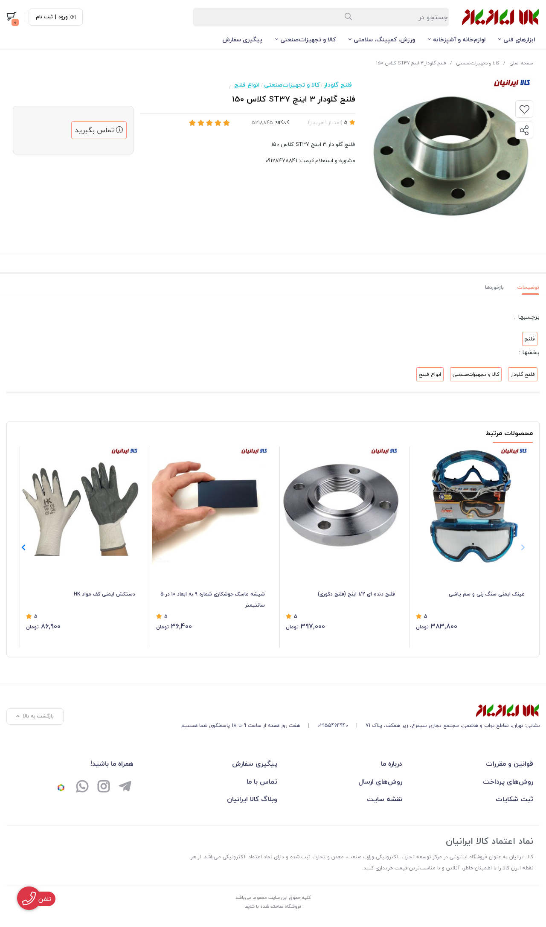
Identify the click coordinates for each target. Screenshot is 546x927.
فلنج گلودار (338, 84)
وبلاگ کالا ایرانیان (252, 799)
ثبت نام (44, 17)
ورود (63, 17)
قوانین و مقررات (509, 764)
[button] (23, 547)
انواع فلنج (247, 84)
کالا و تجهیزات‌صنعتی (308, 39)
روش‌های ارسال (380, 782)
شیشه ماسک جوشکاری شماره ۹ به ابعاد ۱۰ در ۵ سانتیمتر (212, 600)
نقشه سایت (384, 799)
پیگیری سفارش (242, 39)
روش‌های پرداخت (508, 782)
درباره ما (391, 764)
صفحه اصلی (521, 63)
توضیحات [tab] (528, 287)
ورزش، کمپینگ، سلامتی (384, 39)
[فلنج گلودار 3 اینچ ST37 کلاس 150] (360, 710)
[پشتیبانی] (82, 787)
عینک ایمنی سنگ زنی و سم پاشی (487, 594)
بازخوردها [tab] (494, 287)
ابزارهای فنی (519, 39)
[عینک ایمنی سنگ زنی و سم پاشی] (470, 505)
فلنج (530, 338)
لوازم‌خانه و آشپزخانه (459, 39)
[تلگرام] (125, 787)
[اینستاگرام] (103, 787)
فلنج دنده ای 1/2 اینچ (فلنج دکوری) (356, 594)
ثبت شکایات (514, 799)
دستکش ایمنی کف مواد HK (104, 594)
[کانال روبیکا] (61, 787)
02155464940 (332, 725)
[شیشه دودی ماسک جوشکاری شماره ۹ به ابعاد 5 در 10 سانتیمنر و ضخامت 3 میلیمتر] (211, 505)
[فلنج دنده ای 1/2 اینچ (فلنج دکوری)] (340, 505)
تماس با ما (262, 782)
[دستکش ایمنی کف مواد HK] (80, 505)
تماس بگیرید (95, 130)
